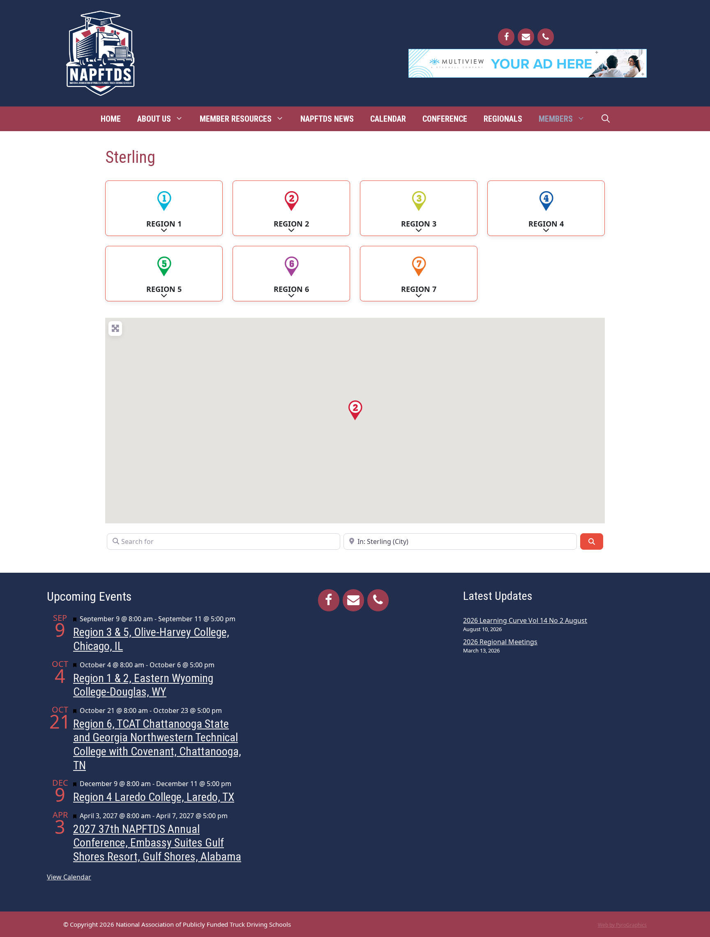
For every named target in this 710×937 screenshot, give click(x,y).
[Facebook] (506, 37)
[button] (355, 410)
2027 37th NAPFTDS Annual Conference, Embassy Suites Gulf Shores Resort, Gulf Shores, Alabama (157, 842)
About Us (154, 119)
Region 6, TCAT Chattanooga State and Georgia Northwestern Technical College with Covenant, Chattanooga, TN (157, 744)
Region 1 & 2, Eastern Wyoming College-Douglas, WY (143, 685)
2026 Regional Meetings (500, 641)
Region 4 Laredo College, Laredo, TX (153, 797)
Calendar (388, 119)
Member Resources (236, 119)
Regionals (503, 119)
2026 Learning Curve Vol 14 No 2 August (525, 620)
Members (556, 119)
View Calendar (69, 876)
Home (111, 119)
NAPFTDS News (327, 119)
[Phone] (545, 37)
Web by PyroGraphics (622, 924)
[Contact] (526, 37)
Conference (444, 119)
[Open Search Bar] (605, 118)
